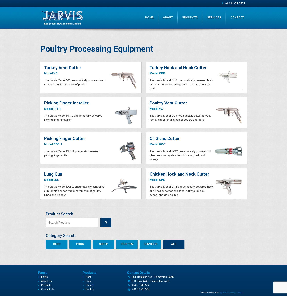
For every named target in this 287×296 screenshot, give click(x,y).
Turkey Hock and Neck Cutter (178, 67)
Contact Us (47, 289)
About (168, 17)
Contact (237, 17)
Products (190, 17)
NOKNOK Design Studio (231, 292)
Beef (56, 244)
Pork (80, 244)
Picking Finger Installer (66, 103)
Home (149, 17)
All (173, 244)
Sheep (103, 244)
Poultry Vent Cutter (168, 103)
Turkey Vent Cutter (62, 67)
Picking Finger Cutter (64, 138)
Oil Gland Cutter (165, 138)
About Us (46, 281)
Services (214, 17)
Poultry (127, 244)
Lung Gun (53, 174)
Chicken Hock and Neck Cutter (179, 174)
